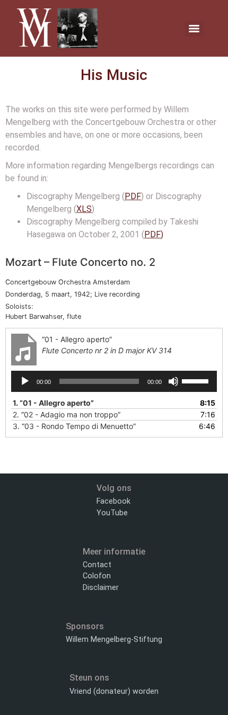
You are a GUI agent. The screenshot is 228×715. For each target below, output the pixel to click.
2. (66, 414)
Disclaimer (101, 587)
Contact (97, 564)
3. (74, 426)
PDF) (153, 234)
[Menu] (194, 29)
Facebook (113, 501)
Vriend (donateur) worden (114, 691)
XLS (84, 209)
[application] (114, 381)
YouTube (112, 512)
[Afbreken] (173, 381)
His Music (114, 75)
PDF (133, 196)
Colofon (97, 575)
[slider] (197, 380)
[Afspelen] (25, 381)
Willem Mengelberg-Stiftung (114, 639)
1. (53, 402)
